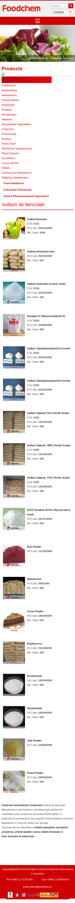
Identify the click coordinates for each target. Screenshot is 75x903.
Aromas (6, 138)
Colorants (8, 129)
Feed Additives (14, 183)
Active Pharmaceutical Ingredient (26, 196)
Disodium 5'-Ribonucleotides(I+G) (46, 316)
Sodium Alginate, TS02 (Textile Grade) (48, 477)
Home (31, 58)
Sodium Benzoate (37, 219)
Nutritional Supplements (17, 148)
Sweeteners (9, 95)
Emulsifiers (8, 158)
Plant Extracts (10, 153)
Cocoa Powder (35, 611)
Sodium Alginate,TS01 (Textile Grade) (48, 413)
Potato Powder (35, 773)
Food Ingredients (15, 79)
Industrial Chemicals (18, 189)
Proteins (7, 109)
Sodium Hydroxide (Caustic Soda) (46, 283)
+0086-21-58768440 (57, 879)
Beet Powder (34, 546)
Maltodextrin (34, 579)
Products (43, 58)
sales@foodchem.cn (41, 886)
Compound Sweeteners (16, 172)
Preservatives (10, 100)
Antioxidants (9, 90)
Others (6, 167)
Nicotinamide (34, 676)
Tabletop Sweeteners (15, 177)
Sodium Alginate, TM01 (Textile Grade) (48, 445)
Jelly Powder (34, 740)
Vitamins (7, 119)
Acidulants (8, 104)
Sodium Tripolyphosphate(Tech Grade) (48, 348)
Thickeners (9, 85)
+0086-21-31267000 (21, 879)
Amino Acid (9, 143)
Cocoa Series (10, 163)
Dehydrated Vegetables (16, 124)
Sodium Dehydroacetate (41, 251)
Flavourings (9, 133)
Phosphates (9, 114)
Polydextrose (34, 643)
